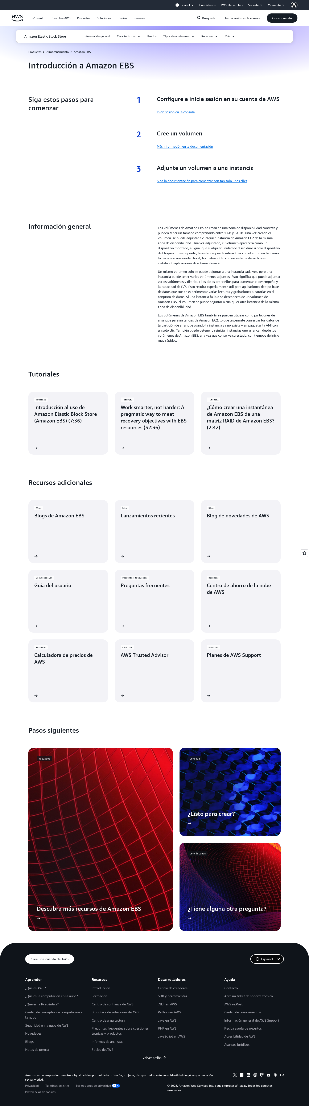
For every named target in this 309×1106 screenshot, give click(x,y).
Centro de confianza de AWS (112, 1004)
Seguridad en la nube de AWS (47, 1025)
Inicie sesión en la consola (176, 112)
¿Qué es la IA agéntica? (42, 1004)
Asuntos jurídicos (237, 1044)
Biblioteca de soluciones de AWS (115, 1012)
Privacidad (32, 1085)
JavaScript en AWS (171, 1036)
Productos (34, 52)
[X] (235, 1075)
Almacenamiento (57, 52)
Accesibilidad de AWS (240, 1036)
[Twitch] (262, 1075)
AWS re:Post (233, 1004)
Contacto (231, 988)
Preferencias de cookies (40, 1092)
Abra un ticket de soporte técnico (248, 996)
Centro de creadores (173, 988)
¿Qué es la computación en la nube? (51, 996)
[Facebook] (241, 1075)
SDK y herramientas (172, 996)
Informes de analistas (107, 1041)
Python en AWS (169, 1012)
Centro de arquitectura (108, 1020)
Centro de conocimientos (242, 1012)
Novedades (33, 1033)
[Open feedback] (304, 553)
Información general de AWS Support (251, 1020)
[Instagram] (255, 1075)
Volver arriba (152, 1058)
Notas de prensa (37, 1049)
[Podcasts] (275, 1075)
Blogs (29, 1041)
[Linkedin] (248, 1075)
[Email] (282, 1075)
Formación (99, 996)
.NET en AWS (167, 1004)
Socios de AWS (102, 1049)
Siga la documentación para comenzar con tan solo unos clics (202, 181)
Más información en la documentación (185, 146)
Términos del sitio (57, 1085)
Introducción (101, 988)
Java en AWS (167, 1020)
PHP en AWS (167, 1028)
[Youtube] (268, 1075)
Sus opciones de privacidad (93, 1085)
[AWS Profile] (294, 5)
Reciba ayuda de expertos (243, 1028)
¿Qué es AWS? (35, 988)
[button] (61, 18)
